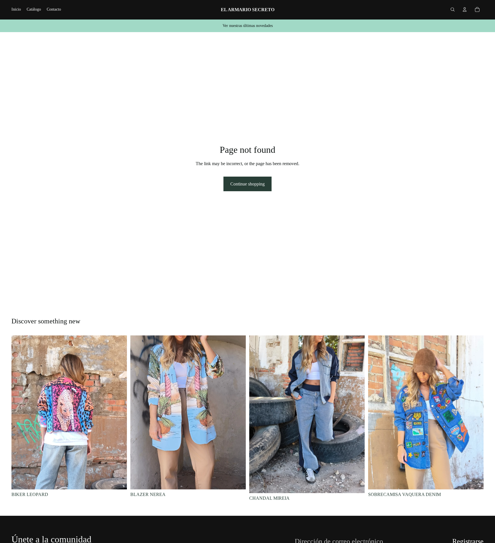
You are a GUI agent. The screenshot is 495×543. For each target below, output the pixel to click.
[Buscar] (452, 9)
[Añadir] (118, 480)
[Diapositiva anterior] (20, 412)
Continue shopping (247, 183)
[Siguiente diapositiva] (118, 412)
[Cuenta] (464, 9)
